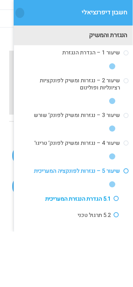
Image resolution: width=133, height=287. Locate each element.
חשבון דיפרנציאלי (104, 12)
